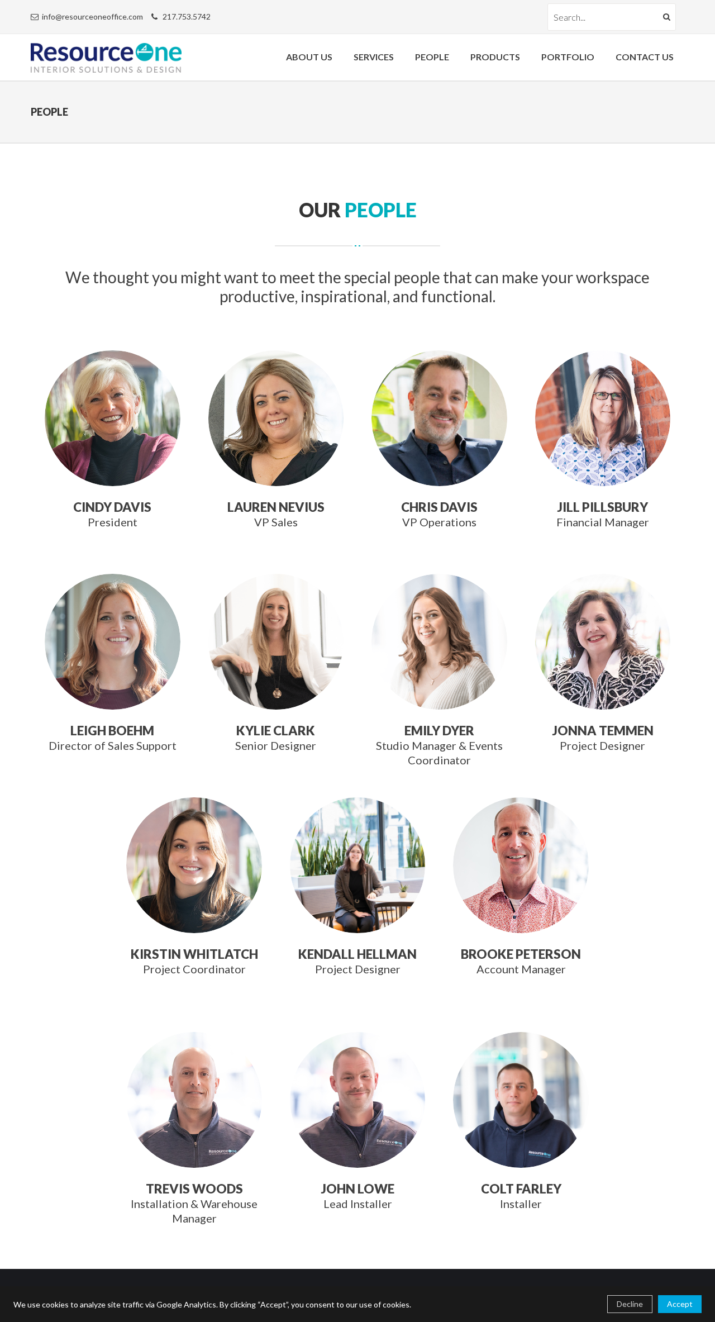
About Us (309, 56)
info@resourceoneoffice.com (92, 16)
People (432, 56)
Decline (630, 1304)
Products (495, 56)
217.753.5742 (187, 16)
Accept (680, 1304)
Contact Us (645, 56)
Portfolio (567, 56)
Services (374, 56)
